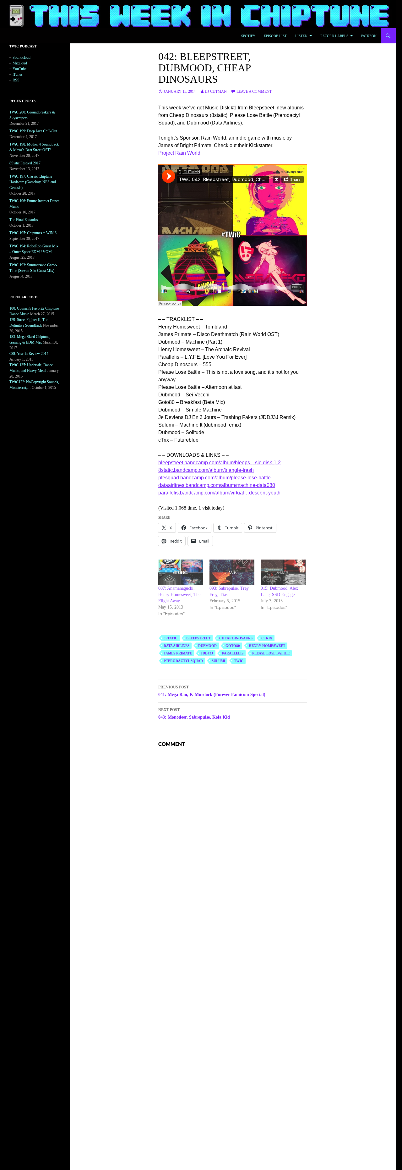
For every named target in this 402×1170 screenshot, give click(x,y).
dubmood (207, 646)
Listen (301, 36)
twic (238, 661)
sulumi (218, 661)
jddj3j (207, 653)
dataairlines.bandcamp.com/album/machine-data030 (216, 485)
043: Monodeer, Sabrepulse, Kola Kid (194, 714)
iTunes (18, 74)
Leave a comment (254, 91)
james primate (178, 653)
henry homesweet (267, 646)
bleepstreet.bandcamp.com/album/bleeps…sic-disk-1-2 (219, 462)
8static (170, 638)
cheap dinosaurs (236, 638)
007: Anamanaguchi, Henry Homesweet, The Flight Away (179, 594)
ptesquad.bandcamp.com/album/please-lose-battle (214, 477)
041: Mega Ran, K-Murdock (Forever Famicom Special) (211, 691)
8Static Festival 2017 (25, 163)
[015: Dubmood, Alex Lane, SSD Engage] (283, 572)
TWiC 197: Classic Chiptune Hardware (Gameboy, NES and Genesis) (32, 182)
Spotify (248, 36)
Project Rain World (179, 153)
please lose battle (271, 653)
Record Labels (334, 36)
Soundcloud (21, 57)
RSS (16, 80)
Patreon (369, 36)
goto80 (232, 646)
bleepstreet (198, 638)
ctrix (266, 638)
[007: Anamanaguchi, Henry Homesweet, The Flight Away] (180, 572)
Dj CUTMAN (216, 91)
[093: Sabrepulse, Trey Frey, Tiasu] (231, 572)
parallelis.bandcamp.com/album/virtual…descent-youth (219, 492)
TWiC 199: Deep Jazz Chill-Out (33, 131)
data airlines (176, 646)
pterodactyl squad (183, 661)
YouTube (19, 69)
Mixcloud (20, 63)
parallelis (232, 653)
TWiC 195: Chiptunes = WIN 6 (33, 233)
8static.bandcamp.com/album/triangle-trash (206, 470)
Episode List (275, 36)
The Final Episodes (23, 220)
